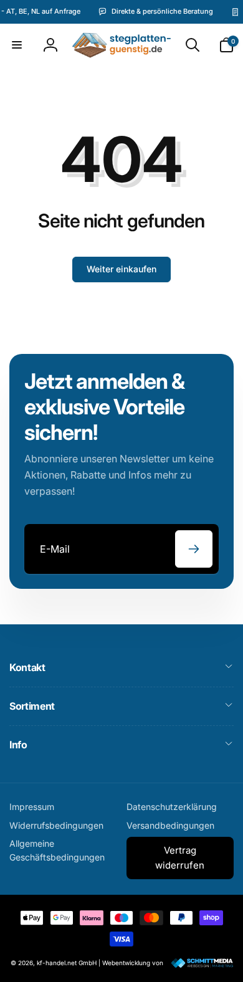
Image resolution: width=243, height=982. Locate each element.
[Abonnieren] (193, 549)
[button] (17, 45)
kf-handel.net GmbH (67, 962)
